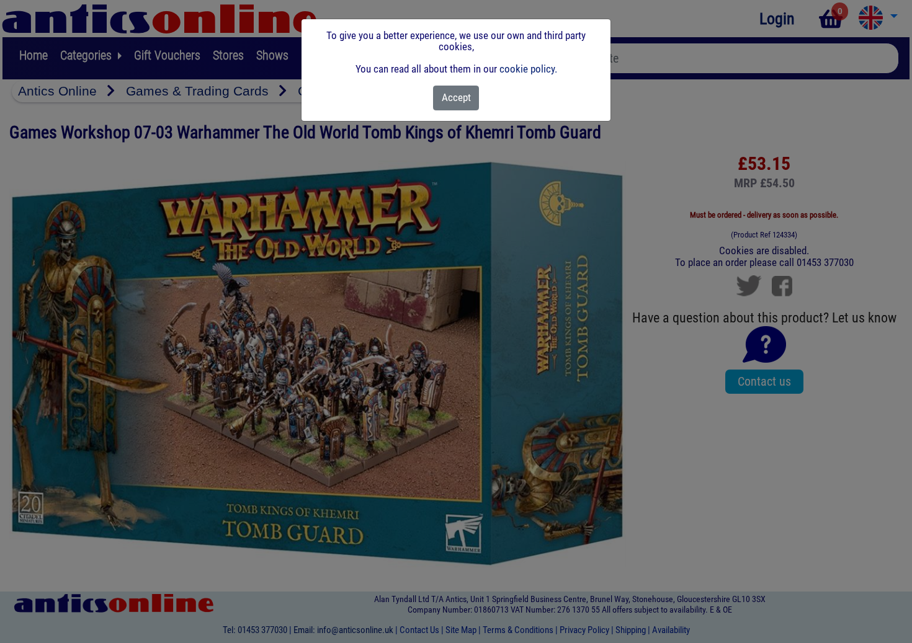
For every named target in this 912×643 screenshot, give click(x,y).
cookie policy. (528, 69)
